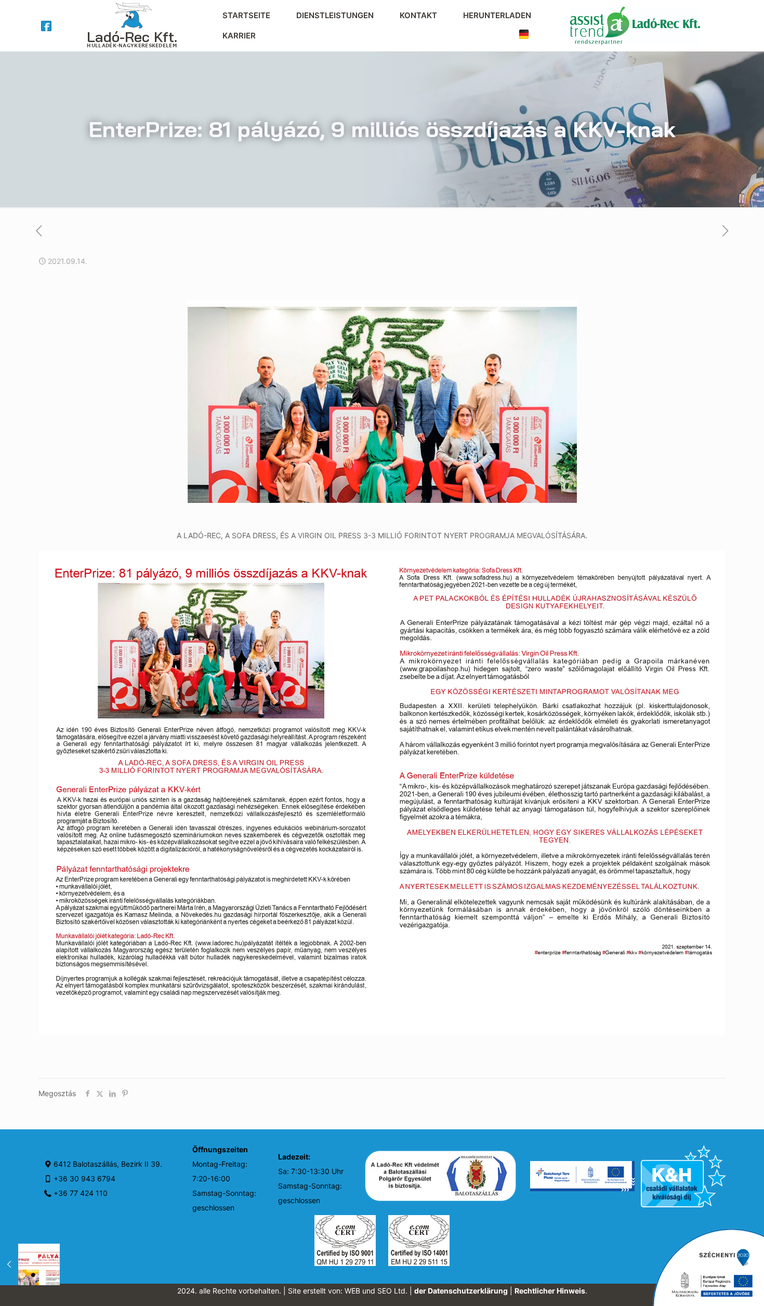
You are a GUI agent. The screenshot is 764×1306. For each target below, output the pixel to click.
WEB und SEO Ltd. (376, 1290)
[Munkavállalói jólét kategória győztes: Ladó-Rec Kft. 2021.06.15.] (30, 1264)
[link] (46, 26)
